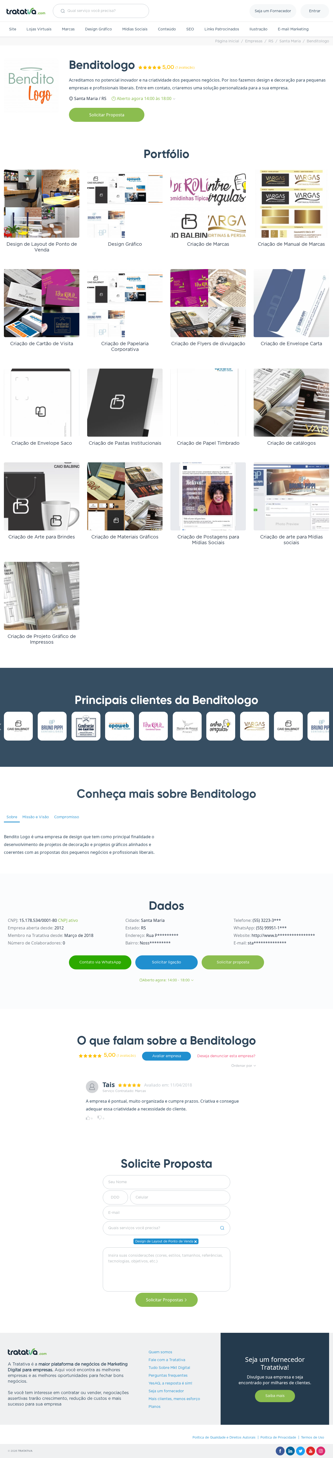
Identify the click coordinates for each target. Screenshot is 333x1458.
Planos (155, 1407)
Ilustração (258, 29)
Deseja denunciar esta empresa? (226, 1056)
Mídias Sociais (135, 29)
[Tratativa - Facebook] (280, 1451)
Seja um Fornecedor (273, 11)
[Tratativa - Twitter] (300, 1451)
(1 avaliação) (185, 67)
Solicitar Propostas (164, 1300)
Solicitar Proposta (106, 115)
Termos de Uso (312, 1437)
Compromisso (66, 817)
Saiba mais (275, 1396)
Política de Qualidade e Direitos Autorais (224, 1437)
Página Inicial (227, 41)
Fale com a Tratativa (167, 1360)
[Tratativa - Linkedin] (290, 1451)
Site (12, 29)
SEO (190, 29)
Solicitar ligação (166, 962)
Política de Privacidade (278, 1437)
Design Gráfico (98, 29)
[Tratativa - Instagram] (320, 1451)
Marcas (68, 29)
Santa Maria (290, 41)
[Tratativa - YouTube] (310, 1451)
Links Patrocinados (221, 29)
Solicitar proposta (233, 962)
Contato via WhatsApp (100, 962)
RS (270, 41)
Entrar (315, 11)
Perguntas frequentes (168, 1375)
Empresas (253, 41)
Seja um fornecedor (166, 1391)
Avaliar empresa (166, 1056)
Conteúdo (167, 29)
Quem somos (160, 1352)
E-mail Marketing (293, 29)
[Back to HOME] (26, 11)
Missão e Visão (35, 817)
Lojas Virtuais (39, 29)
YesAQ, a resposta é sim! (170, 1383)
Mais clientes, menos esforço (174, 1399)
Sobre (12, 817)
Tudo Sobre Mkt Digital (169, 1368)
